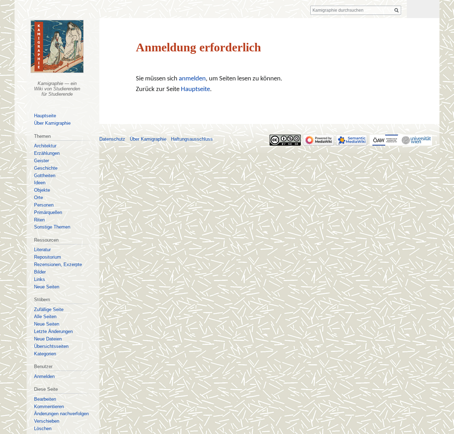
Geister (41, 160)
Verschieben (46, 421)
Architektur (45, 145)
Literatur (42, 249)
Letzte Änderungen (53, 331)
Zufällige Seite (48, 309)
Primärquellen (48, 212)
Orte (38, 197)
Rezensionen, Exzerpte (58, 264)
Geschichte (45, 168)
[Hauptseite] (57, 46)
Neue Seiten (46, 286)
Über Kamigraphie (52, 123)
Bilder (40, 272)
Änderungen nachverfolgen (61, 413)
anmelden (192, 78)
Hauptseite (195, 89)
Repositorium (47, 257)
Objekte (42, 190)
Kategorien (45, 353)
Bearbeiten (45, 399)
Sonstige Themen (52, 227)
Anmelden (44, 376)
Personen (44, 205)
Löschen (42, 428)
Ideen (39, 182)
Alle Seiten (45, 316)
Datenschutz (112, 139)
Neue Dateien (48, 339)
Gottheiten (44, 175)
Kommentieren (49, 406)
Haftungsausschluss (192, 139)
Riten (39, 219)
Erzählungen (47, 153)
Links (39, 279)
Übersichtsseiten (51, 346)
